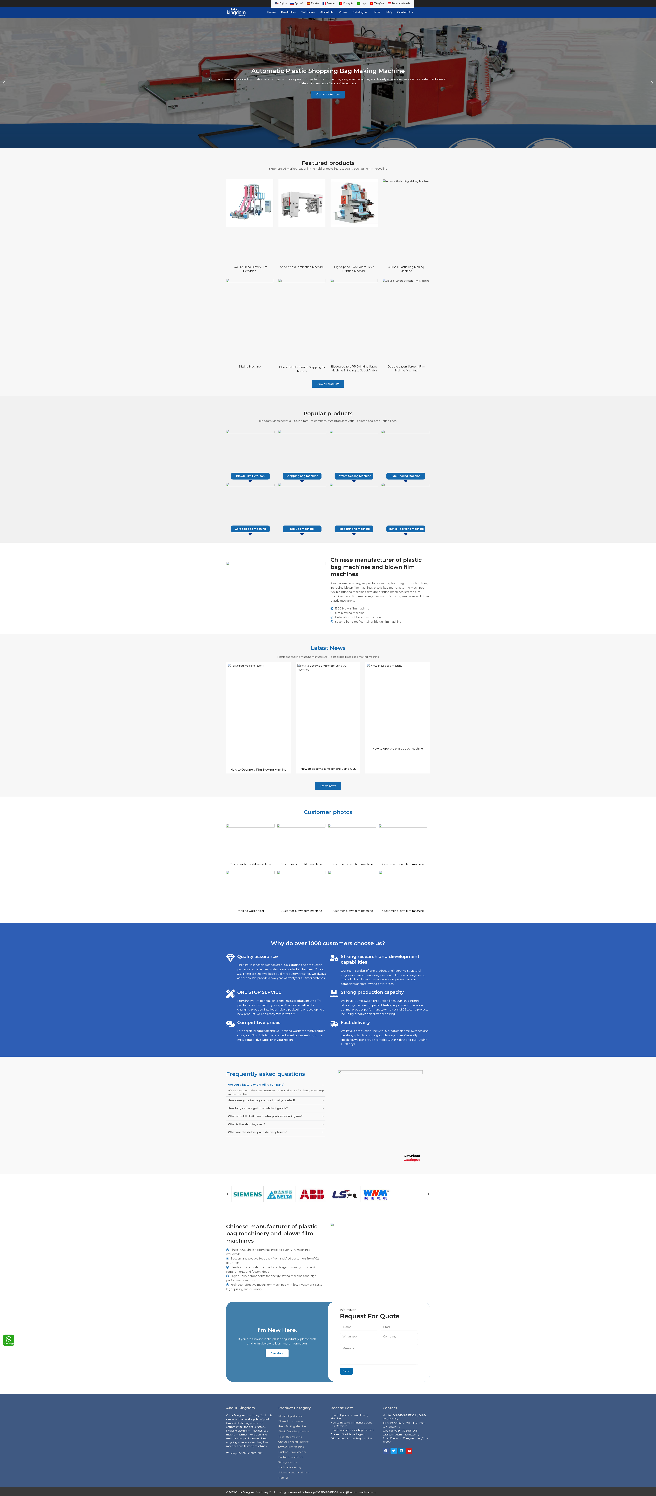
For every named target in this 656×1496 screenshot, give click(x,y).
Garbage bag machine (250, 528)
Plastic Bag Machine (290, 1416)
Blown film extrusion (290, 1421)
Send (346, 1371)
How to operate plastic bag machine (397, 748)
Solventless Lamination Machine (302, 267)
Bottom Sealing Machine (354, 476)
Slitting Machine (250, 366)
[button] (4, 83)
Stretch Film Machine (291, 1446)
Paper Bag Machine (290, 1436)
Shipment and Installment (294, 1472)
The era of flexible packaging (348, 1434)
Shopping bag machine (302, 476)
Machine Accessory (289, 1467)
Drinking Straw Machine (292, 1452)
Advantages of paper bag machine (351, 1438)
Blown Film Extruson (250, 476)
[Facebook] (386, 1451)
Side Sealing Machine (406, 476)
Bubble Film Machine (291, 1457)
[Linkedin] (401, 1451)
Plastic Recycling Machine (405, 528)
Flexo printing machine (354, 528)
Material (283, 1477)
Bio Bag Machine (302, 528)
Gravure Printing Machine (293, 1441)
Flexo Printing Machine (292, 1426)
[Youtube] (409, 1451)
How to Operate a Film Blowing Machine (258, 769)
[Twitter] (394, 1451)
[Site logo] (236, 12)
